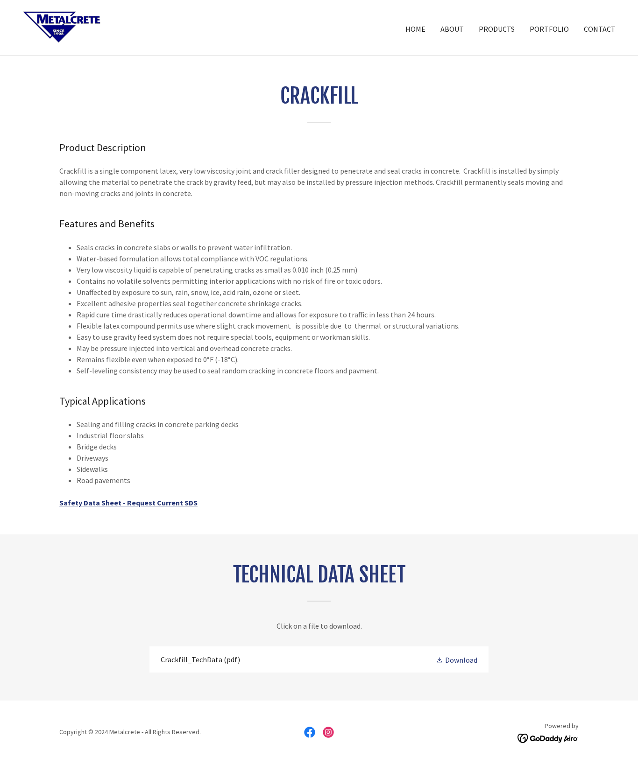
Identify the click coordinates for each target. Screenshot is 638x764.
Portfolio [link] (549, 29)
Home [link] (415, 29)
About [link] (452, 29)
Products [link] (497, 29)
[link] (61, 26)
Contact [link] (600, 29)
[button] (456, 659)
